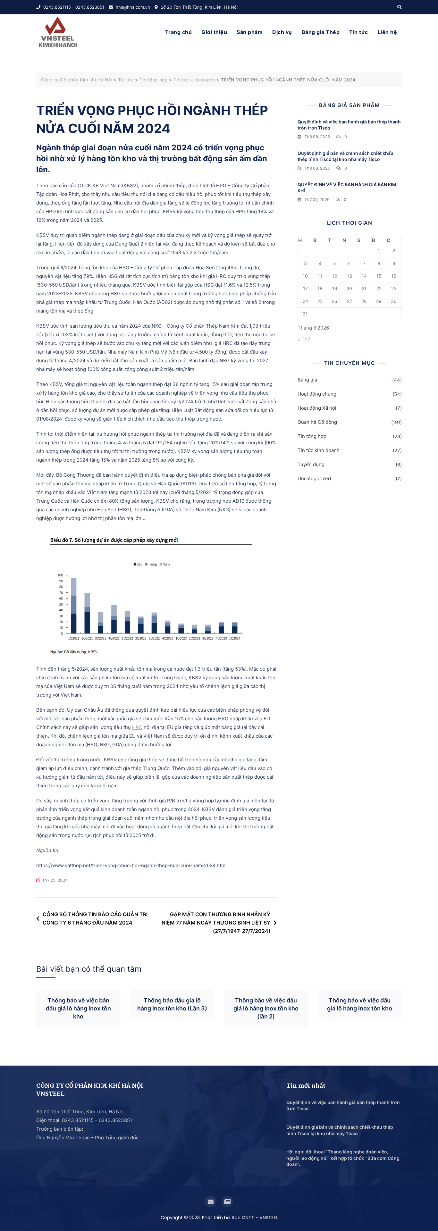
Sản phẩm (250, 32)
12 (334, 276)
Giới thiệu (214, 32)
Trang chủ (178, 32)
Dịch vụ (282, 32)
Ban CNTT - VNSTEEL (255, 1217)
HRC (137, 727)
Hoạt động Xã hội (317, 408)
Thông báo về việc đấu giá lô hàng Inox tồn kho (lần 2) (266, 1008)
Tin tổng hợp (312, 436)
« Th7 (304, 339)
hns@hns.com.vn (132, 7)
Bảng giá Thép (321, 32)
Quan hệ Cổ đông (317, 422)
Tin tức (358, 32)
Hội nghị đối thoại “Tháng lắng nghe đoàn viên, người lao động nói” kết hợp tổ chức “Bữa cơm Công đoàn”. (343, 1158)
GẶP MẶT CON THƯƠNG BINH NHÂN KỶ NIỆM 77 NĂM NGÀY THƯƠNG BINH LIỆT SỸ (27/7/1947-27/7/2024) (216, 922)
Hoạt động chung (317, 394)
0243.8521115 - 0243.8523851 (73, 7)
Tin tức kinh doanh (319, 450)
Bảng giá (307, 380)
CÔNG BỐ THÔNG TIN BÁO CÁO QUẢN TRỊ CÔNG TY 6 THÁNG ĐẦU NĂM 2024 (95, 918)
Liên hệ (387, 32)
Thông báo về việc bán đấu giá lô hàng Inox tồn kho (78, 1008)
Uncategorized (314, 478)
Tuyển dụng (311, 464)
